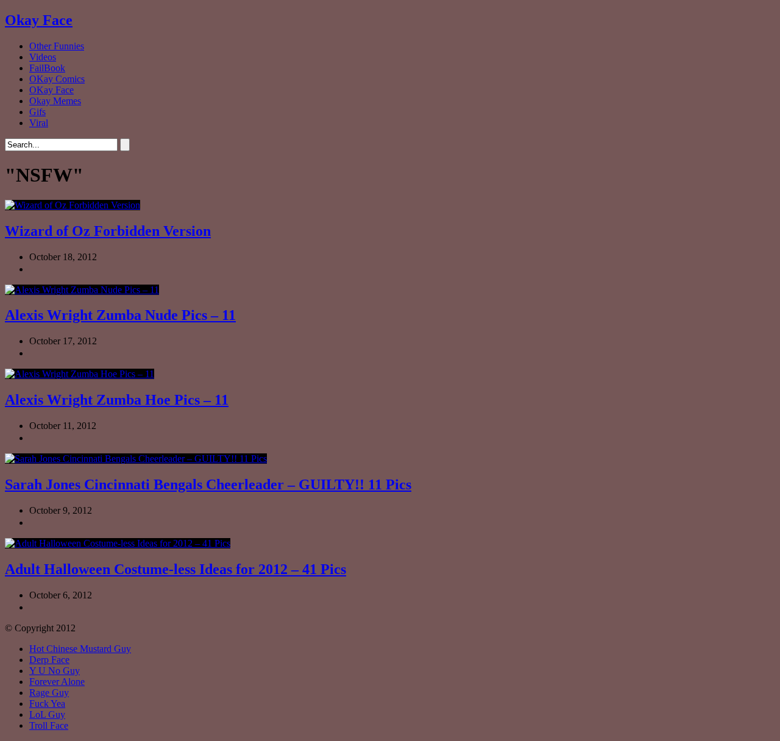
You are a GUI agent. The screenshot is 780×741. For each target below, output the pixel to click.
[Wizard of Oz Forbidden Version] (72, 205)
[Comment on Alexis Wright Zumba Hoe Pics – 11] (68, 438)
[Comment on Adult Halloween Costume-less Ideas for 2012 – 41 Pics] (68, 607)
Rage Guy (49, 692)
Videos (42, 57)
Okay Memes (55, 101)
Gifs (37, 112)
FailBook (47, 68)
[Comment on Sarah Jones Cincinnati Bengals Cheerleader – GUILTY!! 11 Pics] (68, 522)
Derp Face (49, 659)
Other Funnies (56, 46)
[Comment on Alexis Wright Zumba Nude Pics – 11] (68, 353)
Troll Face (48, 725)
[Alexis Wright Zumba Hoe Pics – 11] (79, 374)
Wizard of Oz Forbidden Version (108, 231)
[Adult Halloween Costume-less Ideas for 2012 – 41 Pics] (117, 543)
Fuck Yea (47, 703)
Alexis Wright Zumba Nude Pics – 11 (120, 315)
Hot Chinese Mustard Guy (80, 649)
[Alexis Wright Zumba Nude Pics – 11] (82, 290)
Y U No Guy (54, 670)
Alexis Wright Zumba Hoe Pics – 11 (117, 400)
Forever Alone (57, 681)
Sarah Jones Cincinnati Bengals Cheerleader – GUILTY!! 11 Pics (208, 484)
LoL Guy (47, 714)
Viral (38, 123)
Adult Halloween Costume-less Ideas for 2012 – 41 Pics (175, 569)
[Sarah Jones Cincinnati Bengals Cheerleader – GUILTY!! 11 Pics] (136, 458)
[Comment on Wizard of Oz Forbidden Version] (68, 269)
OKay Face (51, 90)
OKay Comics (57, 79)
